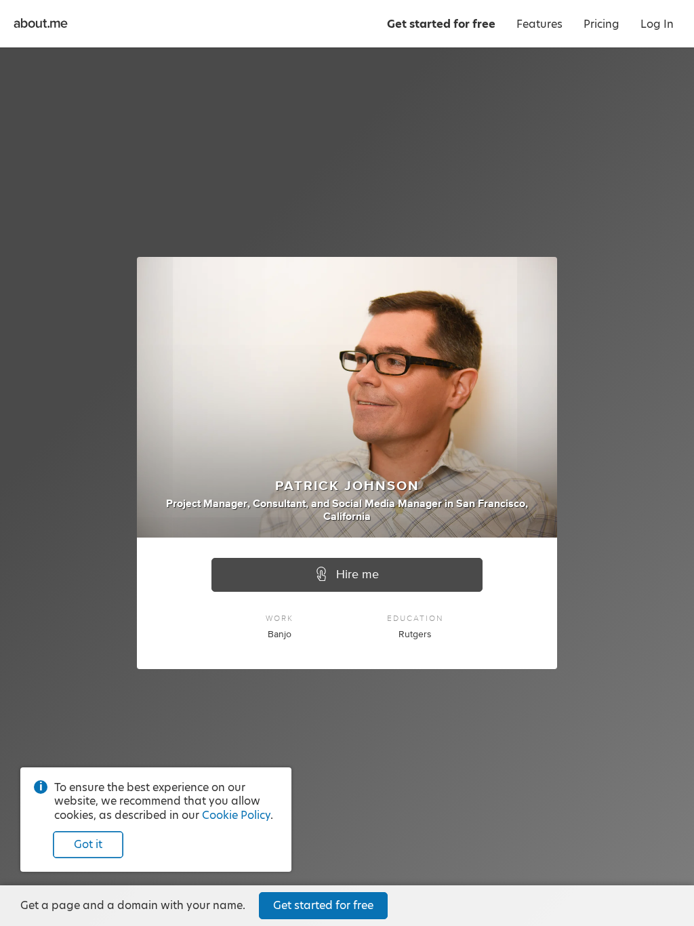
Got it (88, 844)
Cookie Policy (236, 815)
